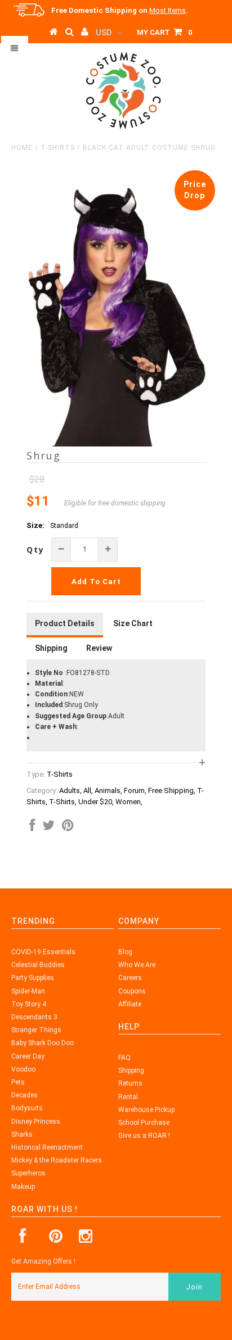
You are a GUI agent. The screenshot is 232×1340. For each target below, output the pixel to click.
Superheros (28, 1173)
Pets (18, 1082)
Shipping (131, 1070)
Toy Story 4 (28, 1004)
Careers (130, 978)
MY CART (164, 32)
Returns (130, 1083)
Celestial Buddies (38, 965)
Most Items (167, 10)
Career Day (27, 1056)
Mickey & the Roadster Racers (56, 1160)
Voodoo (23, 1069)
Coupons (132, 991)
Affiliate (129, 1004)
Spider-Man (28, 991)
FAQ (124, 1057)
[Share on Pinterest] (68, 828)
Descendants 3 (34, 1017)
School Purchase (143, 1123)
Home (22, 148)
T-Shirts (58, 148)
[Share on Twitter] (48, 828)
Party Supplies (32, 978)
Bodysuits (27, 1108)
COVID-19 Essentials (43, 952)
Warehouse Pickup (146, 1110)
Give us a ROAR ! (144, 1136)
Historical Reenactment (47, 1147)
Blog (125, 952)
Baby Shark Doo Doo (42, 1043)
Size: (35, 525)
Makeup (23, 1187)
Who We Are (136, 965)
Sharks (22, 1134)
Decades (24, 1095)
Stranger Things (36, 1030)
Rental (128, 1097)
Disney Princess (35, 1121)
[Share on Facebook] (32, 828)
